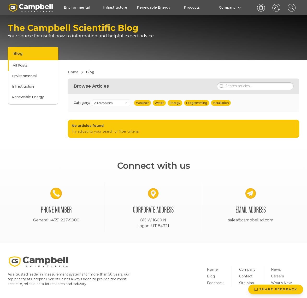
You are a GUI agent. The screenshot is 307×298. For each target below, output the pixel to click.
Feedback (215, 283)
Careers (277, 276)
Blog (211, 276)
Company (247, 269)
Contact (246, 276)
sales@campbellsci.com (250, 220)
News (276, 269)
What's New (281, 283)
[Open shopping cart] (261, 7)
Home (212, 269)
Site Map (246, 283)
